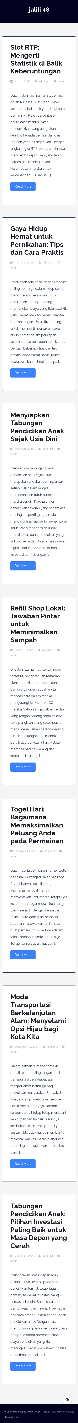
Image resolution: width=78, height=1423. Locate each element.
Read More (23, 186)
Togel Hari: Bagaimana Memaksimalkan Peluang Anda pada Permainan (36, 825)
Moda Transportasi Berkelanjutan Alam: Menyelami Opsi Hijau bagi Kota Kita (38, 1016)
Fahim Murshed (11, 1417)
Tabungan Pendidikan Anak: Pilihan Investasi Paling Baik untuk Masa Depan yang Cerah (38, 1226)
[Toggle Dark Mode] (67, 1399)
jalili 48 (39, 9)
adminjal (44, 81)
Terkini (62, 81)
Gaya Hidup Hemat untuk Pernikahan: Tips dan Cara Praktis (36, 240)
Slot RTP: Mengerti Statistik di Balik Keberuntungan (36, 59)
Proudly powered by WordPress (21, 1411)
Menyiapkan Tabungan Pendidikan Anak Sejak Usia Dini (37, 427)
